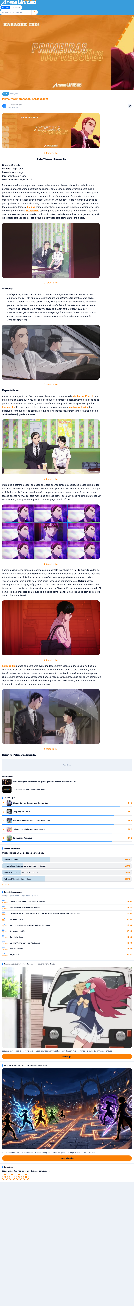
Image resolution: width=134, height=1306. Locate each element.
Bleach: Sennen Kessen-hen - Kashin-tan (30, 803)
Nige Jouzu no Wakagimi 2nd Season (25, 907)
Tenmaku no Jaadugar (22, 838)
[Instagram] (12, 1177)
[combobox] (15, 12)
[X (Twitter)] (5, 1177)
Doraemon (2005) (17, 931)
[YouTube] (26, 1177)
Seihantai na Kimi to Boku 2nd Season (29, 829)
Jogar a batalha (67, 1158)
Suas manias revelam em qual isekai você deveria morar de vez (29, 964)
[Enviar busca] (34, 12)
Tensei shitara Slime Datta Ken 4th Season (27, 901)
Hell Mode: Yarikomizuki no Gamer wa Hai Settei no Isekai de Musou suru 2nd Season (45, 913)
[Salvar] (130, 106)
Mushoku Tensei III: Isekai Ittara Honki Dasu (31, 820)
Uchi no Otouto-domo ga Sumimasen (25, 943)
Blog (5, 94)
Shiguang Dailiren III (21, 812)
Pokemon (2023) (17, 919)
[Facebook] (19, 1177)
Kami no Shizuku (16, 949)
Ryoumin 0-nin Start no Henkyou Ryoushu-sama (30, 925)
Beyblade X (14, 955)
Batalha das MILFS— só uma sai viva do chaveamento (25, 1065)
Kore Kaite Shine (16, 937)
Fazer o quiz (67, 1056)
